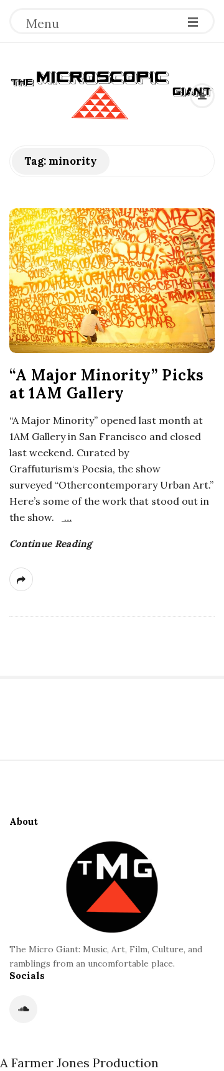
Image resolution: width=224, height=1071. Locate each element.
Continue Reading (50, 543)
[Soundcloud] (23, 1009)
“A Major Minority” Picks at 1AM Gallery (106, 384)
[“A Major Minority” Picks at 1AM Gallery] (112, 280)
